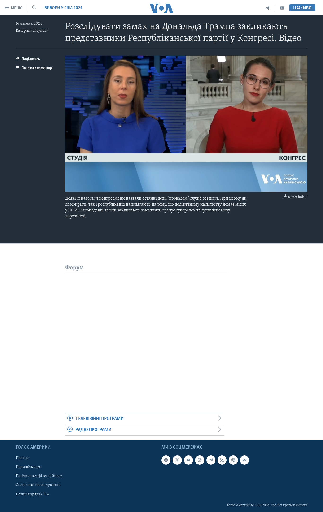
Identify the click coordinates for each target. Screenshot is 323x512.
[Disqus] (146, 332)
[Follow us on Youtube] (188, 460)
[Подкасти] (233, 460)
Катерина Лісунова (32, 31)
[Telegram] (267, 8)
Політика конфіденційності (39, 476)
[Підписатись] (244, 460)
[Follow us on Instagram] (199, 460)
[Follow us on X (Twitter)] (177, 460)
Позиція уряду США (32, 494)
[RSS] (222, 460)
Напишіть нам (28, 467)
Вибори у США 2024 (63, 8)
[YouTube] (282, 8)
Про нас (22, 458)
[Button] (28, 60)
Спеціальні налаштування (38, 485)
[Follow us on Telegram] (210, 460)
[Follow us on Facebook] (166, 460)
